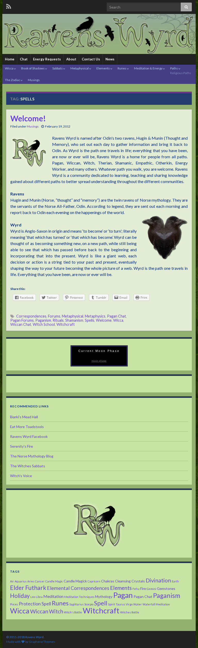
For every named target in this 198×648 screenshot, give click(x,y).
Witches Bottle (129, 612)
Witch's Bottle (73, 612)
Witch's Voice (21, 475)
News (109, 59)
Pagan (123, 594)
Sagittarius (76, 604)
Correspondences (31, 316)
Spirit (111, 604)
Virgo (129, 604)
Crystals (138, 581)
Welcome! (28, 118)
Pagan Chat (116, 316)
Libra (39, 596)
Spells (89, 320)
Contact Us (91, 59)
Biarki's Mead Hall (24, 417)
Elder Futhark (28, 587)
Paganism (43, 320)
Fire (143, 588)
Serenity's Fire (21, 446)
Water (137, 604)
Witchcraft (65, 324)
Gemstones (166, 588)
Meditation (53, 596)
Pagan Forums (22, 320)
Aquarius (21, 581)
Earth (175, 581)
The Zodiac (13, 80)
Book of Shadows (33, 68)
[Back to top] (186, 636)
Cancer (40, 581)
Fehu (136, 588)
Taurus (120, 604)
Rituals (58, 320)
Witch (56, 611)
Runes (122, 68)
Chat (24, 59)
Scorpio (88, 604)
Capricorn (94, 581)
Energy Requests (47, 59)
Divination (158, 580)
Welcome (104, 320)
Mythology (103, 596)
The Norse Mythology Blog (31, 456)
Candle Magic (54, 581)
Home (9, 59)
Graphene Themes (42, 642)
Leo (32, 596)
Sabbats (57, 68)
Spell (100, 603)
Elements (103, 68)
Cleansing (123, 581)
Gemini (151, 588)
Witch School (44, 324)
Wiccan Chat (20, 324)
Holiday (20, 595)
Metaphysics (95, 316)
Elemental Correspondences (78, 588)
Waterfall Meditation (156, 604)
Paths (180, 70)
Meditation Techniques (79, 596)
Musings (34, 80)
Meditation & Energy (148, 68)
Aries (30, 581)
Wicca (9, 68)
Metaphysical (79, 68)
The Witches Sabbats (27, 466)
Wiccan (39, 611)
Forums (54, 316)
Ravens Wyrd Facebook (29, 436)
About (71, 59)
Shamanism (74, 320)
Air (12, 581)
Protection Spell (35, 603)
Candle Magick (75, 581)
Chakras (107, 581)
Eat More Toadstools (27, 426)
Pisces (14, 604)
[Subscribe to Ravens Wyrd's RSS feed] (8, 5)
